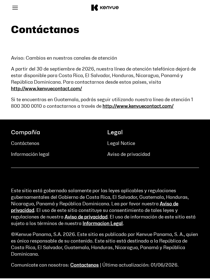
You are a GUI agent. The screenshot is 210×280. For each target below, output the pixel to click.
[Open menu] (34, 8)
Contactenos (84, 265)
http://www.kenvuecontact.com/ (46, 89)
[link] (25, 143)
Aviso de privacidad (86, 217)
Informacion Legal (103, 223)
